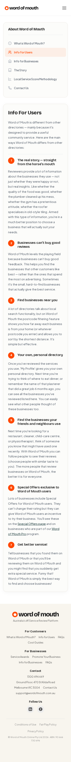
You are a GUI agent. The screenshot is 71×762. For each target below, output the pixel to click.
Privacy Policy (36, 731)
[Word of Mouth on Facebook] (40, 709)
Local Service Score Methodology (35, 79)
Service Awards (20, 656)
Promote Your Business (46, 656)
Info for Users (23, 52)
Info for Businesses (26, 61)
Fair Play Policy (47, 724)
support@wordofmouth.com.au (35, 693)
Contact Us (21, 88)
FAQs (61, 637)
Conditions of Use (25, 724)
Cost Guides (35, 642)
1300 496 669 (35, 676)
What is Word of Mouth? (29, 43)
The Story (20, 70)
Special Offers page (32, 524)
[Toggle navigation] (64, 8)
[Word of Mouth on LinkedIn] (30, 709)
